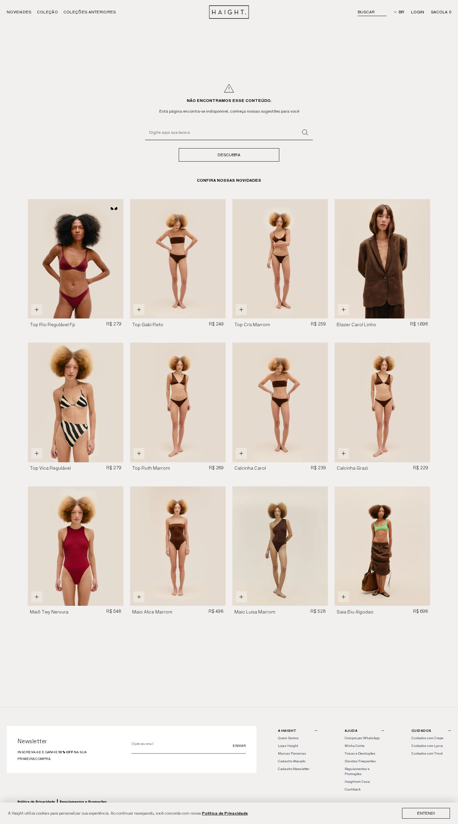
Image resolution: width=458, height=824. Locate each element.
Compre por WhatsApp (362, 738)
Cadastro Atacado (291, 761)
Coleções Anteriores (89, 11)
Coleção (47, 11)
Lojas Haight (288, 746)
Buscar (366, 11)
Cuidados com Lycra (427, 746)
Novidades (19, 11)
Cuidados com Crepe (427, 738)
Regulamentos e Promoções (83, 802)
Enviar (239, 746)
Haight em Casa (357, 781)
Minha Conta (354, 746)
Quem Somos (288, 738)
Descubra (229, 154)
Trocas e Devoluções (360, 753)
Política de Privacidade (225, 813)
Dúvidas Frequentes (360, 761)
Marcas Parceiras (292, 753)
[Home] (229, 12)
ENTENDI (426, 813)
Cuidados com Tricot (427, 753)
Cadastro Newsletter (293, 769)
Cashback (352, 789)
